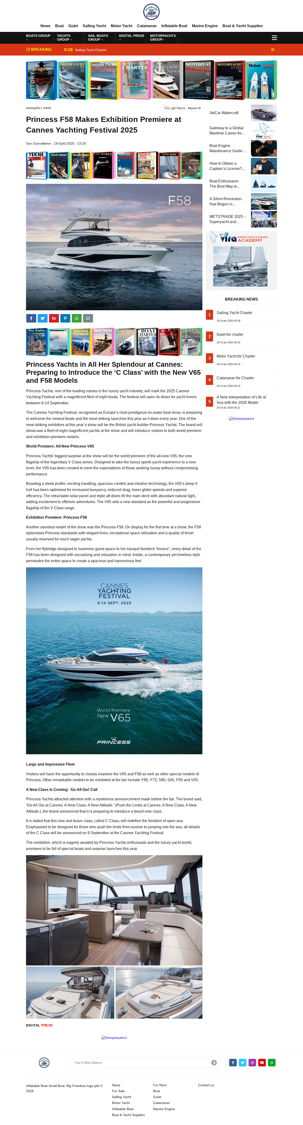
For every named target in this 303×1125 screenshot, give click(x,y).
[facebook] (31, 318)
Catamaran (147, 26)
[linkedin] (54, 318)
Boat (59, 26)
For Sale (118, 1091)
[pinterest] (65, 318)
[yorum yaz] (88, 318)
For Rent (159, 1085)
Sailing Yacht (94, 26)
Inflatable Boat (174, 26)
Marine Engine (205, 26)
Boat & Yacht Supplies (243, 26)
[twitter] (42, 318)
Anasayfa (33, 108)
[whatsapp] (272, 1062)
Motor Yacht (121, 26)
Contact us (206, 1085)
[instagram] (252, 1062)
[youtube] (262, 1062)
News (45, 26)
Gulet (73, 26)
